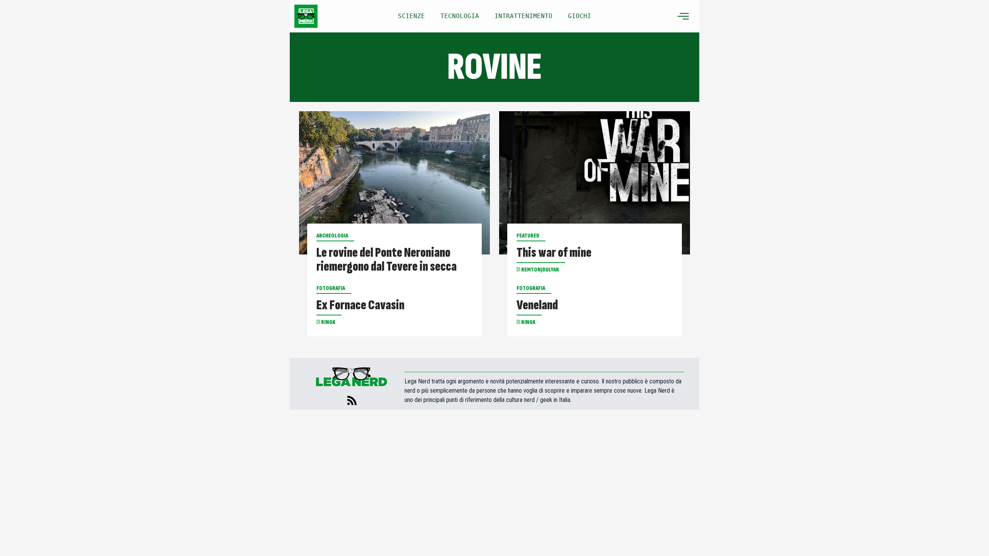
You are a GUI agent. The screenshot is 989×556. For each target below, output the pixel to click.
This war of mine (554, 253)
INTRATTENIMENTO (523, 16)
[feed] (352, 400)
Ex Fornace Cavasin (360, 305)
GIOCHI (579, 16)
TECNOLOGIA (459, 16)
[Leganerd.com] (306, 16)
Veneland (537, 305)
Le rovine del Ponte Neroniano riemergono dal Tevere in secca (386, 260)
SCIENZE (411, 16)
